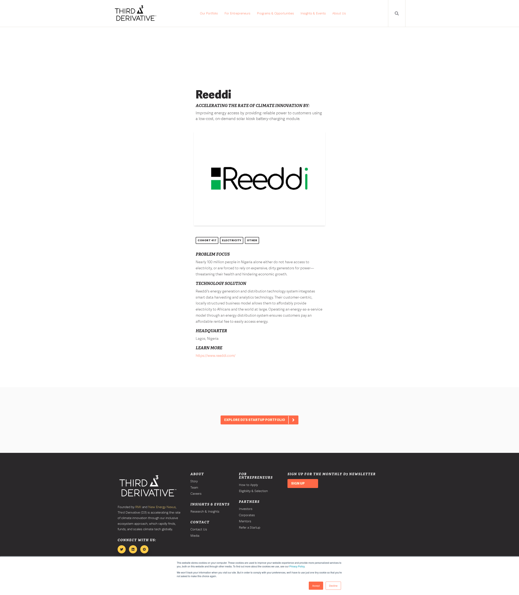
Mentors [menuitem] (245, 521)
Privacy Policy (297, 566)
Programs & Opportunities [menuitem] (275, 13)
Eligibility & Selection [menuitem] (253, 491)
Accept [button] (316, 585)
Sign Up (298, 483)
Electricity (231, 240)
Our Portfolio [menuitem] (209, 13)
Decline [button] (333, 585)
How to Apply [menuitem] (248, 485)
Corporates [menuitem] (247, 515)
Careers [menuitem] (196, 493)
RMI (138, 507)
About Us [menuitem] (339, 13)
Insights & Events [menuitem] (313, 13)
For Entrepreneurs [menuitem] (237, 13)
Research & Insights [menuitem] (204, 511)
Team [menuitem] (194, 487)
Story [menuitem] (194, 481)
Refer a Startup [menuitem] (249, 527)
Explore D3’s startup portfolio (254, 420)
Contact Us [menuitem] (198, 529)
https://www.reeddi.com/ (215, 355)
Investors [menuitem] (245, 509)
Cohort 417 (207, 240)
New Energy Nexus (162, 507)
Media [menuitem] (194, 535)
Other (252, 240)
